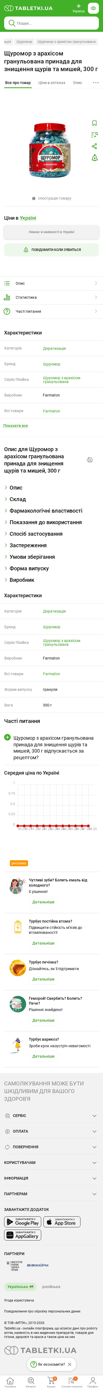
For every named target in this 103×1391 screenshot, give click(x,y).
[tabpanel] (51, 490)
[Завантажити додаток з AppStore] (61, 1221)
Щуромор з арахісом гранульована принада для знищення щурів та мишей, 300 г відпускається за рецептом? (53, 747)
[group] (51, 237)
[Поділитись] (94, 146)
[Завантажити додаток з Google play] (22, 1221)
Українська (17, 1286)
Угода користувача (19, 1300)
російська (51, 1286)
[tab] (18, 83)
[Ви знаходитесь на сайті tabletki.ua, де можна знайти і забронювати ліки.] (28, 8)
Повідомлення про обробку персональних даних (42, 1311)
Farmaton (51, 411)
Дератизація (54, 348)
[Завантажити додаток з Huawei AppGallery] (22, 1235)
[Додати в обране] (94, 123)
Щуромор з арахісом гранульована (67, 42)
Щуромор (24, 42)
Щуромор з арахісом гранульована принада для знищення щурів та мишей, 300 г (51, 61)
